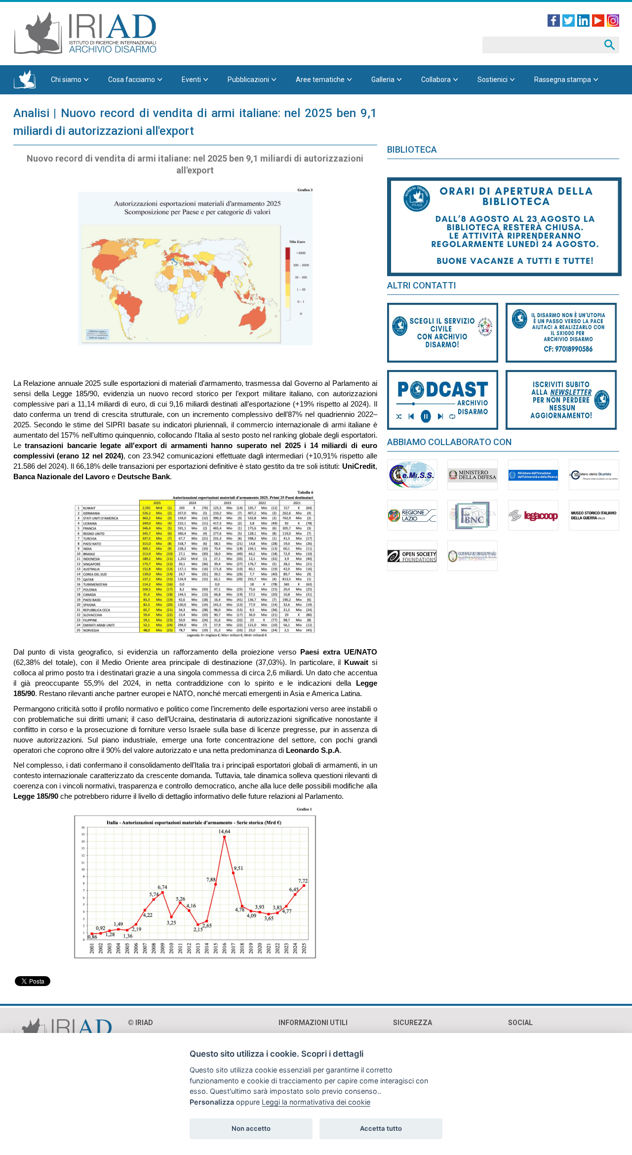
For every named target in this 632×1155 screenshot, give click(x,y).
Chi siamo (66, 79)
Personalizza (212, 1102)
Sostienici (492, 79)
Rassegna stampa (562, 79)
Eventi (191, 79)
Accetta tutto (381, 1128)
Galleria (383, 79)
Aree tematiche (320, 79)
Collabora (436, 79)
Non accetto (251, 1128)
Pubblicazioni (248, 79)
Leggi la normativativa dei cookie (316, 1102)
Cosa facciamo (131, 79)
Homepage (24, 79)
